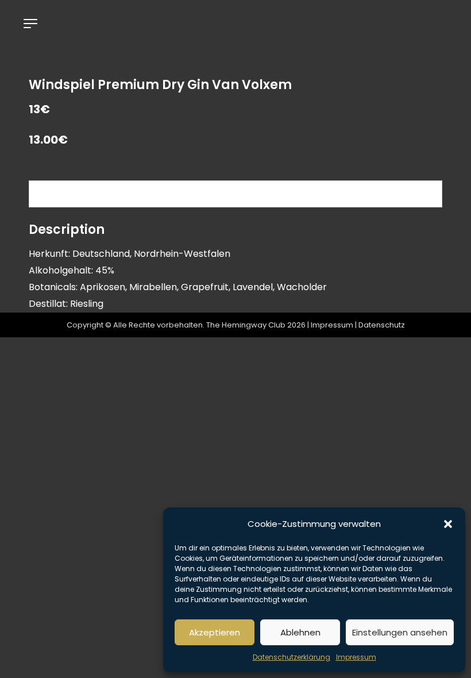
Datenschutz (381, 324)
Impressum (356, 657)
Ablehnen (300, 632)
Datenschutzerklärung (291, 657)
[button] (448, 524)
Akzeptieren (214, 632)
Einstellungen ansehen (399, 632)
